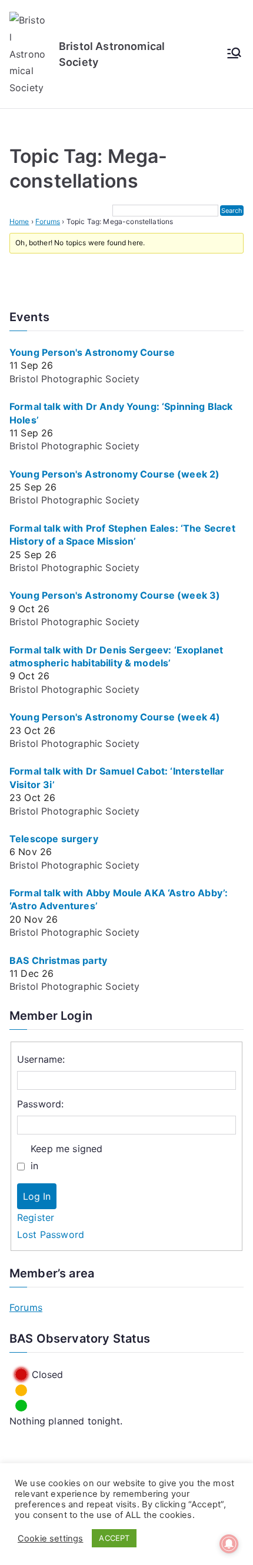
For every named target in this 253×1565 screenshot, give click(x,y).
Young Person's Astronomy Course (92, 352)
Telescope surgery (53, 839)
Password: (40, 1104)
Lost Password (50, 1234)
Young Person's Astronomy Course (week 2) (114, 474)
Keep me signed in (66, 1157)
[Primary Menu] (234, 54)
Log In (37, 1196)
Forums (47, 221)
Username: (41, 1059)
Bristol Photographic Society (74, 379)
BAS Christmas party (58, 960)
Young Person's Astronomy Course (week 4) (114, 717)
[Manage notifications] (228, 1543)
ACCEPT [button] (114, 1538)
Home (19, 221)
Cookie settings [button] (50, 1538)
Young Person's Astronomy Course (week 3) (114, 595)
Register (35, 1217)
